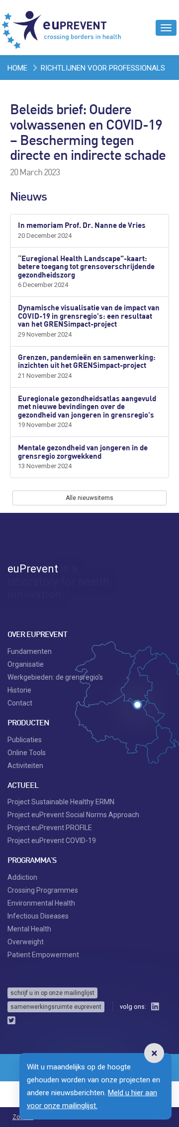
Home (17, 68)
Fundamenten (29, 651)
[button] (154, 1053)
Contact (19, 703)
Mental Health (29, 929)
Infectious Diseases (38, 916)
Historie (19, 690)
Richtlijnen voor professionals (103, 68)
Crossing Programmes (42, 890)
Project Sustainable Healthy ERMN (60, 802)
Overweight (25, 942)
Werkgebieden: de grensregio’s (55, 677)
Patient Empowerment (43, 955)
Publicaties (24, 740)
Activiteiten (25, 766)
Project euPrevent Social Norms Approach (73, 815)
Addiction (22, 877)
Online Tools (26, 753)
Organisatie (25, 664)
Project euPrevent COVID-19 (51, 841)
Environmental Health (41, 903)
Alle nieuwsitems (89, 497)
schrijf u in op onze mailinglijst (52, 992)
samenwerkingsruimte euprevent (55, 1006)
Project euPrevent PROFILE (49, 828)
